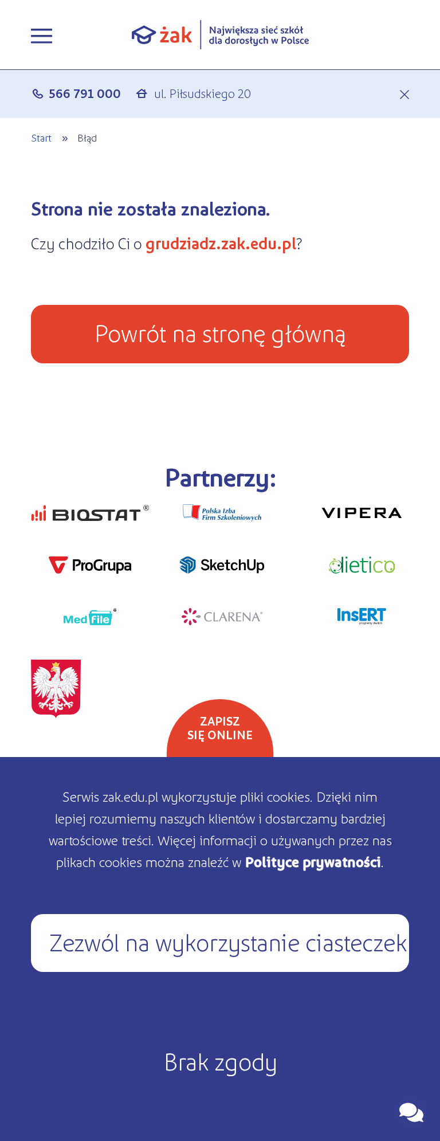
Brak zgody (220, 1060)
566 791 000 (85, 93)
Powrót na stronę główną (220, 331)
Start (41, 137)
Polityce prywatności (313, 861)
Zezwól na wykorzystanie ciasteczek (228, 941)
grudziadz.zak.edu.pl (221, 243)
